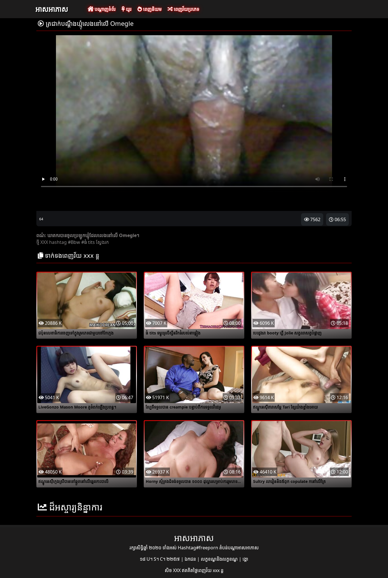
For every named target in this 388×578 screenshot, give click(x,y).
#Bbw (74, 242)
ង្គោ (245, 559)
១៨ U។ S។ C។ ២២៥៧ (160, 559)
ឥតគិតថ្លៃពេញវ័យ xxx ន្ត (203, 570)
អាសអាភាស (52, 9)
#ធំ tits (88, 242)
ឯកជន (191, 559)
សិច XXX (173, 570)
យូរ (128, 9)
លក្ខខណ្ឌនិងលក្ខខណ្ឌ (220, 559)
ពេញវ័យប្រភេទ (186, 9)
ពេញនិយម (152, 9)
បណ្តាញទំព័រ (104, 9)
